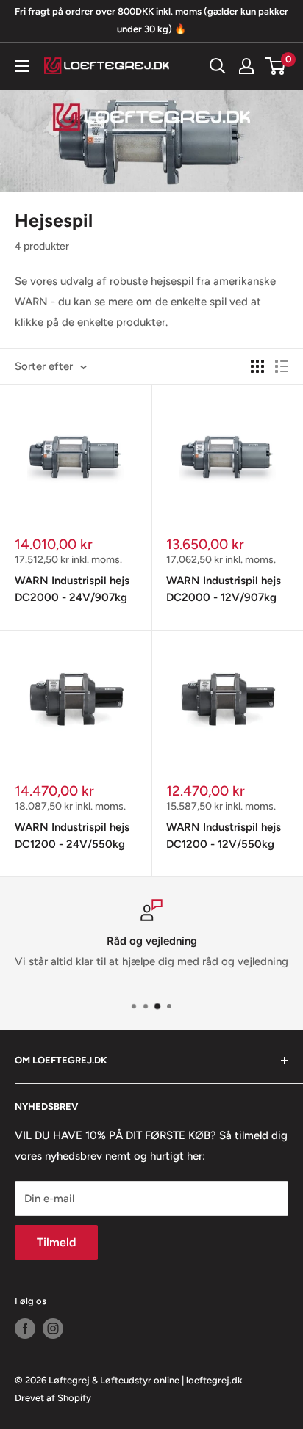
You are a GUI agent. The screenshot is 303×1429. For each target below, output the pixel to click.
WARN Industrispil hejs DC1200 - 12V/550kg (223, 836)
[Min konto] (246, 66)
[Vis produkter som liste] (281, 366)
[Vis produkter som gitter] (257, 366)
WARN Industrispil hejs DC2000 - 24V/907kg (72, 589)
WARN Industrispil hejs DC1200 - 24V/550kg (72, 836)
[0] (276, 66)
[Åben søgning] (218, 66)
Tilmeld (56, 1242)
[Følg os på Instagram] (53, 1328)
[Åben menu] (22, 66)
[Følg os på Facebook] (25, 1328)
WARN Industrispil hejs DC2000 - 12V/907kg (223, 589)
